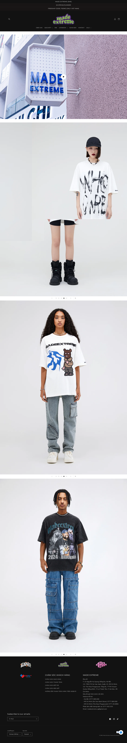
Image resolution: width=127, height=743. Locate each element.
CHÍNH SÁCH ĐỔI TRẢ (52, 685)
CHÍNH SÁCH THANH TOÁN (53, 682)
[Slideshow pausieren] (75, 298)
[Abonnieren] (36, 719)
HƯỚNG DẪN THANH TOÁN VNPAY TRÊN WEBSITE (60, 691)
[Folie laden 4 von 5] (64, 298)
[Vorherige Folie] (52, 298)
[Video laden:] (63, 76)
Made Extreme (106, 735)
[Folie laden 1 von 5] (56, 298)
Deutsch (26, 734)
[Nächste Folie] (71, 298)
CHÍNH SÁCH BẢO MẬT (52, 688)
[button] (9, 19)
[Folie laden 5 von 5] (66, 298)
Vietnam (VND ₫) (13, 734)
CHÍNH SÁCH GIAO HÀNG (53, 679)
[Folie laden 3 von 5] (61, 298)
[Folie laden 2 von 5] (58, 298)
